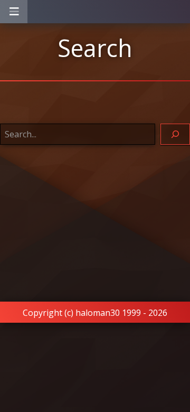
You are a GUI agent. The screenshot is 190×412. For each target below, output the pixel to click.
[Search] (175, 134)
